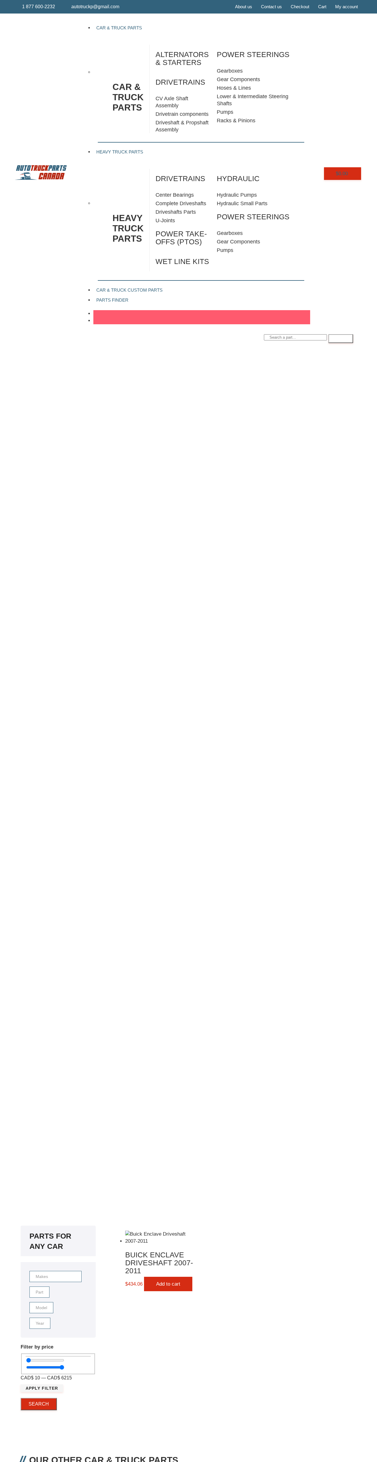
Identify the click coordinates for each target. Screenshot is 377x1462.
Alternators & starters (182, 58)
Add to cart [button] (168, 1284)
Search (39, 1403)
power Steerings (253, 54)
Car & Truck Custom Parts (129, 290)
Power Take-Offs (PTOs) (181, 238)
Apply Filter (42, 1388)
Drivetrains (180, 82)
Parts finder (112, 300)
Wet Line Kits (182, 261)
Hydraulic (238, 178)
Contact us (271, 6)
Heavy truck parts (128, 228)
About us (243, 6)
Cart (322, 6)
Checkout (300, 6)
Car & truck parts (128, 97)
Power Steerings (253, 217)
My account (346, 6)
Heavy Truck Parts (119, 151)
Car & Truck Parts (119, 27)
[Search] (340, 338)
